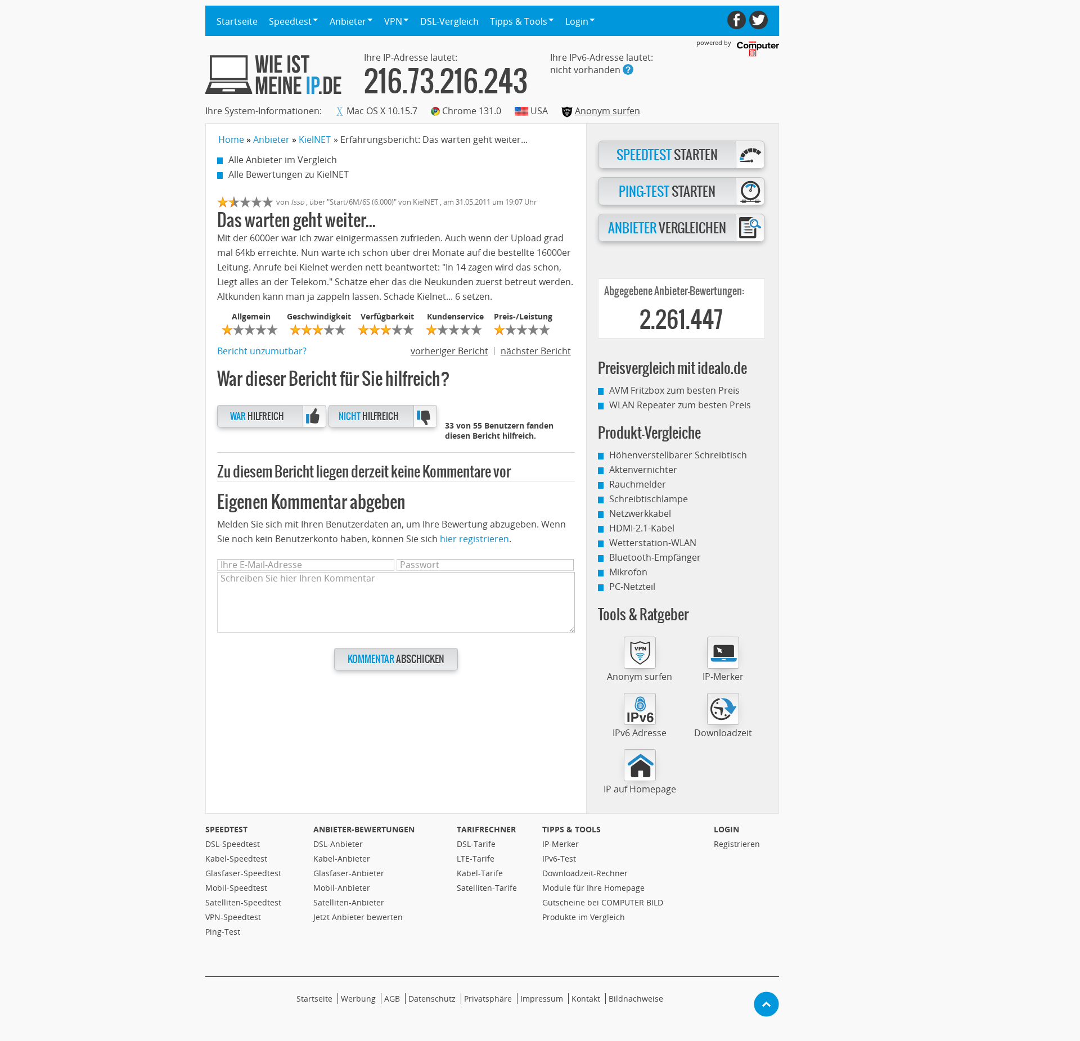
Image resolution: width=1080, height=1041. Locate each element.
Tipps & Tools (571, 829)
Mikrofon (628, 572)
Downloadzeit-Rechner (585, 873)
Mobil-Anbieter (341, 887)
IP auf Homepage (640, 789)
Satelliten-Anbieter (348, 902)
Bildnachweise (636, 998)
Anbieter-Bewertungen (364, 829)
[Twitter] (758, 19)
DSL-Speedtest (232, 844)
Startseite (237, 21)
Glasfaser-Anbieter (348, 873)
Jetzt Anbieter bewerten (358, 917)
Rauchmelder (637, 484)
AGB (392, 998)
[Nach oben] (766, 1004)
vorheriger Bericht (449, 351)
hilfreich (257, 416)
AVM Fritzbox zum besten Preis (674, 390)
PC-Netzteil (632, 586)
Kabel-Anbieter (341, 858)
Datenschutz (432, 998)
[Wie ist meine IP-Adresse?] (273, 74)
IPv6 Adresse (640, 733)
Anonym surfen (607, 111)
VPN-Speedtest (233, 917)
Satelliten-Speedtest (243, 902)
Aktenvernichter (643, 469)
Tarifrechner (486, 829)
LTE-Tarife (475, 858)
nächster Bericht (536, 351)
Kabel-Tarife (480, 873)
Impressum (541, 998)
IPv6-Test (559, 858)
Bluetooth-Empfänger (655, 557)
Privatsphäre (488, 998)
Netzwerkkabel (640, 513)
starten (667, 155)
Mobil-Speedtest (236, 887)
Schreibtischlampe (648, 499)
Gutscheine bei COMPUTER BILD (602, 902)
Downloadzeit (723, 733)
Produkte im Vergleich (583, 917)
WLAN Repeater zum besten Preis (680, 405)
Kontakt (586, 998)
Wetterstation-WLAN (652, 543)
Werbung (358, 998)
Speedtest (226, 829)
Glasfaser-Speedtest (243, 873)
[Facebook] (736, 19)
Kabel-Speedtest (236, 858)
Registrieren (737, 844)
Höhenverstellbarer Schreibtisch (678, 455)
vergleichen (667, 228)
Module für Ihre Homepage (593, 887)
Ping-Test (222, 931)
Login (726, 829)
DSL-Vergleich (449, 21)
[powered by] (758, 48)
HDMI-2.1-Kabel (641, 528)
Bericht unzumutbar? (262, 351)
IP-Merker (723, 676)
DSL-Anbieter (338, 844)
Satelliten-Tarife (487, 887)
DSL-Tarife (476, 844)
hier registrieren (474, 539)
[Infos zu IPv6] (628, 69)
